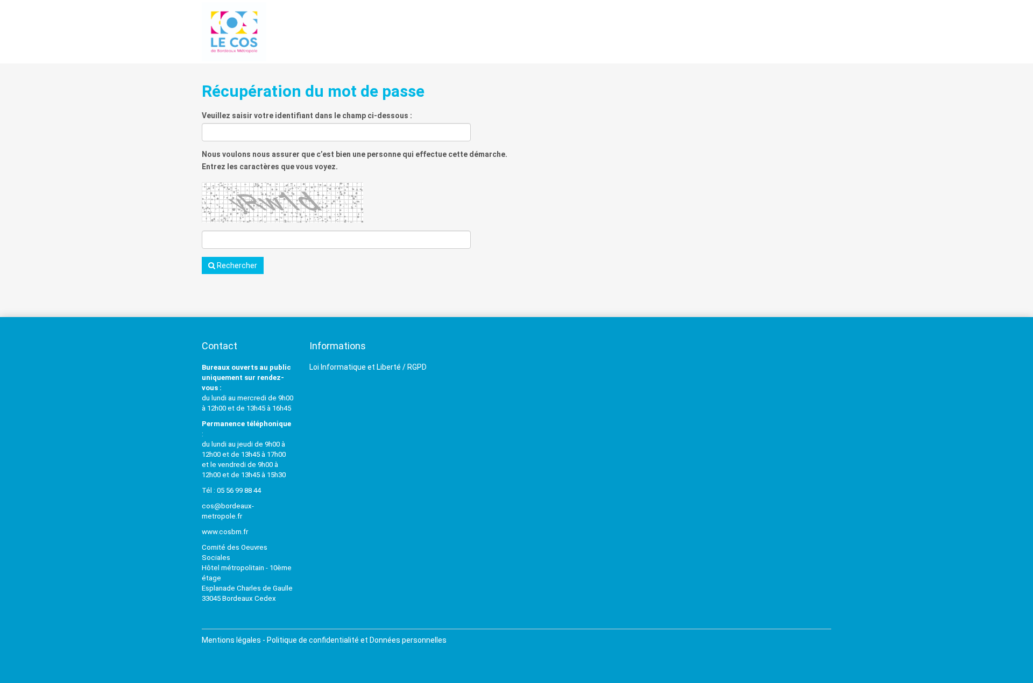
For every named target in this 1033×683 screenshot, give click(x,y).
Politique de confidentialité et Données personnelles (357, 640)
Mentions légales (231, 640)
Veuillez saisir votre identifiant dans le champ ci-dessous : (307, 115)
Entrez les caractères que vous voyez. (270, 166)
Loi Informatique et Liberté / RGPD (368, 367)
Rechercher (236, 265)
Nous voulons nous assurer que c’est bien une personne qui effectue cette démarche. (354, 154)
